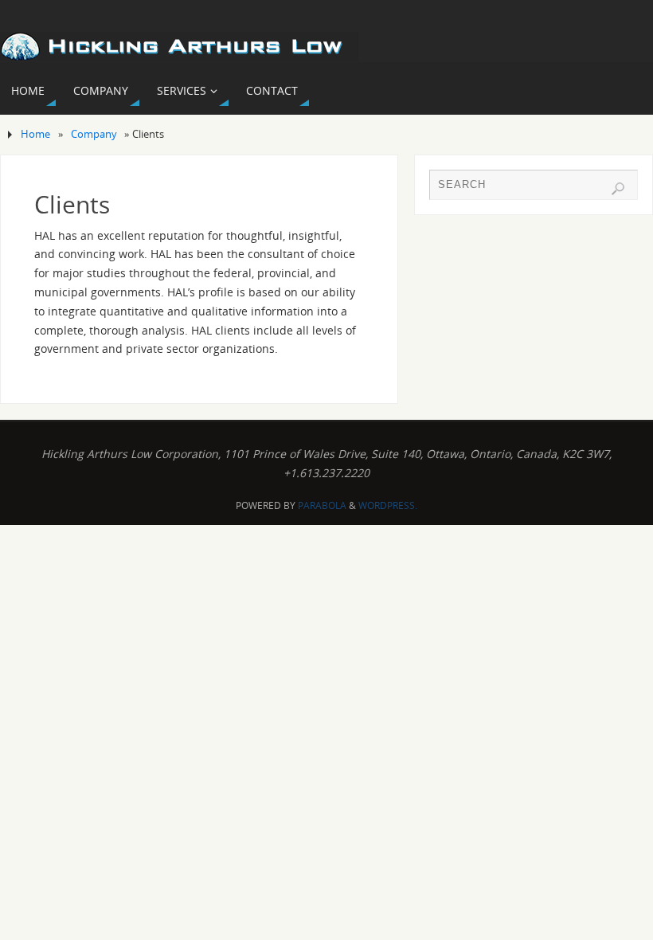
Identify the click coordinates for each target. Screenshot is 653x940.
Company (94, 134)
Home (35, 134)
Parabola (322, 505)
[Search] (618, 189)
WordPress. (387, 505)
